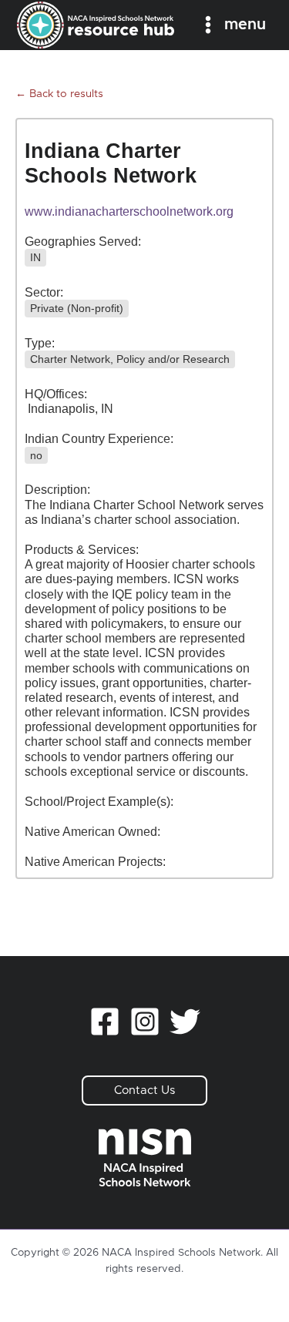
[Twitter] (185, 1021)
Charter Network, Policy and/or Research (130, 359)
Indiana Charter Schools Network (111, 163)
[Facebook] (104, 1021)
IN (35, 257)
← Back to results (59, 94)
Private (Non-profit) (76, 308)
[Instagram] (144, 1021)
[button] (144, 1090)
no (36, 455)
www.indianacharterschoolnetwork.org (129, 211)
